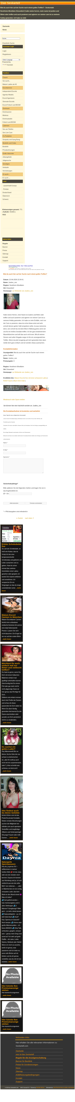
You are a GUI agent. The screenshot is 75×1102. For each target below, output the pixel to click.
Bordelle (5, 146)
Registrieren (7, 54)
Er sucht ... (6, 174)
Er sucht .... (6, 178)
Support (5, 260)
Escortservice (7, 88)
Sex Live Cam (7, 132)
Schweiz (5, 199)
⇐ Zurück (19, 518)
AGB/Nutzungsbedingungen (27, 1075)
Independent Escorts (10, 91)
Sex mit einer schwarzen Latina (36, 378)
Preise (5, 250)
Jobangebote (7, 157)
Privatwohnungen (9, 150)
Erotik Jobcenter (8, 153)
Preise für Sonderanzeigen (27, 1065)
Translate (9, 65)
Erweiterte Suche (8, 43)
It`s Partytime (7, 136)
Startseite (20, 1051)
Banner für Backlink (24, 1061)
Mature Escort (19, 378)
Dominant (6, 108)
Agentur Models (8, 95)
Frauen (5, 77)
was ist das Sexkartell (25, 1054)
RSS (4, 215)
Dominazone (7, 112)
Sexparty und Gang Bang (11, 139)
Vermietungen (7, 171)
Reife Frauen (7, 381)
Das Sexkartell (10, 3)
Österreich (6, 196)
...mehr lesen (6, 639)
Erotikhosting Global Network (63, 1087)
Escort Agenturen (8, 98)
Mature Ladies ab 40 (10, 84)
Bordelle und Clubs (9, 143)
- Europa (5, 189)
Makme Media (40, 1087)
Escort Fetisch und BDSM (11, 105)
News (18, 1068)
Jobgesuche (7, 160)
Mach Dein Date (19, 381)
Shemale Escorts (8, 101)
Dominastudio (7, 119)
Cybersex (6, 125)
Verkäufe (6, 167)
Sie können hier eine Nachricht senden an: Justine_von (22, 406)
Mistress (5, 115)
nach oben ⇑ (29, 518)
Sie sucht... (6, 81)
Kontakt (5, 257)
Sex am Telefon (8, 129)
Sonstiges (6, 164)
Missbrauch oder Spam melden (14, 399)
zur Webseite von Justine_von (22, 291)
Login (4, 51)
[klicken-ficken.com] (13, 807)
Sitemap (5, 254)
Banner (5, 247)
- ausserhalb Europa (10, 186)
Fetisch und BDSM (9, 122)
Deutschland (7, 192)
